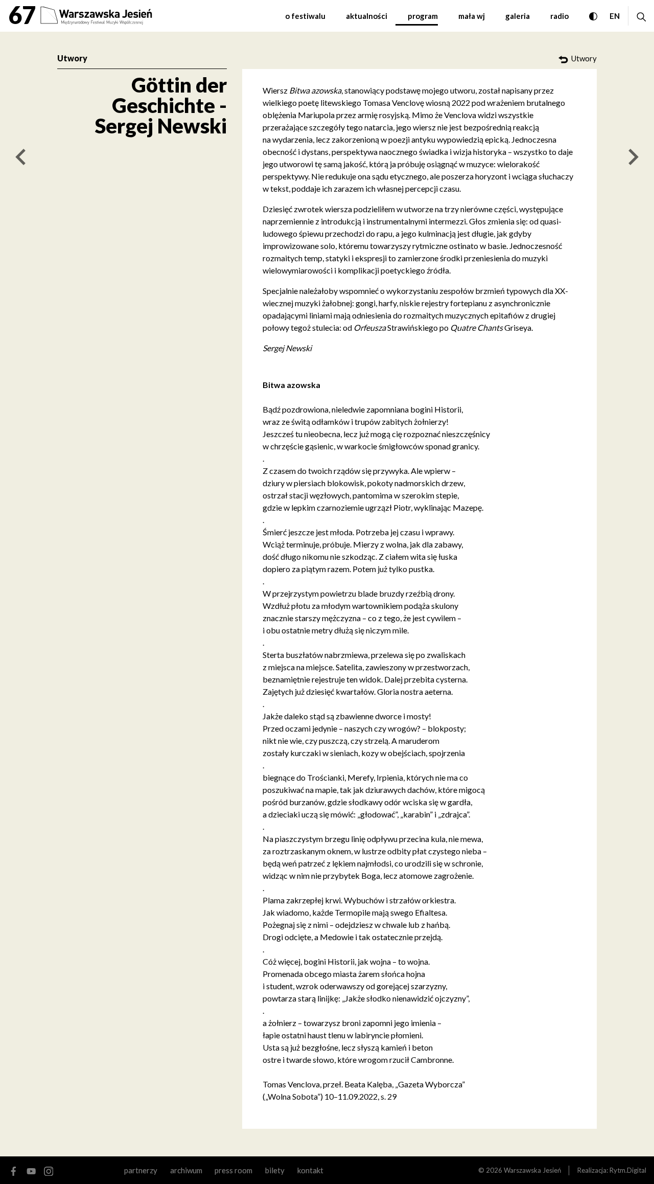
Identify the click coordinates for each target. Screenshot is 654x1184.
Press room (233, 1170)
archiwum (186, 1170)
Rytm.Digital (628, 1170)
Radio (559, 15)
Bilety (275, 1170)
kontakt (310, 1170)
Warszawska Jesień (532, 1170)
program (423, 15)
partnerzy (140, 1170)
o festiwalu (305, 15)
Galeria (517, 15)
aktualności (366, 15)
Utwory (72, 58)
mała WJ (471, 15)
